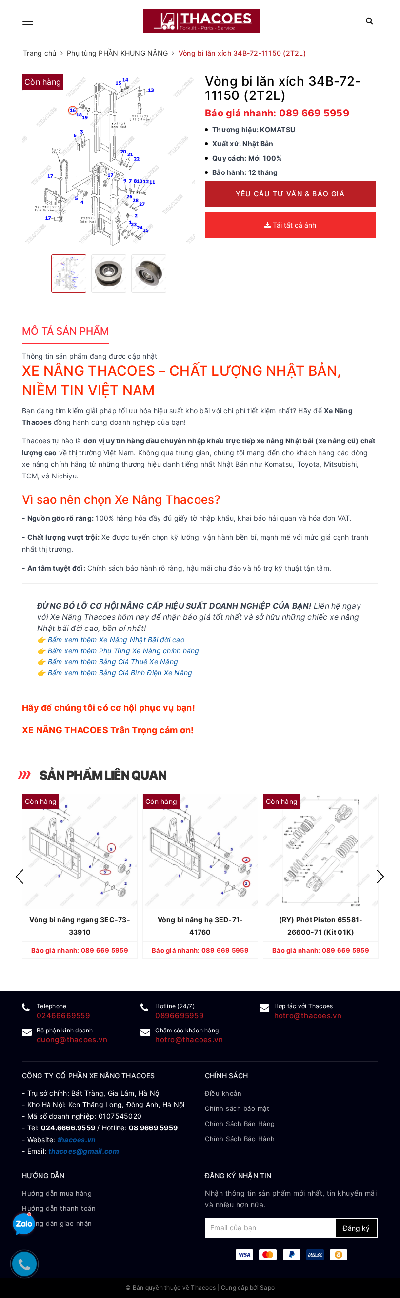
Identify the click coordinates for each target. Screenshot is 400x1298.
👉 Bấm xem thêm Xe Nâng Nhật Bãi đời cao (110, 639)
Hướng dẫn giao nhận (57, 1223)
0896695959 (179, 1015)
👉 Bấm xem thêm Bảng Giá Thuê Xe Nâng (107, 661)
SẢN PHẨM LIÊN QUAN (103, 775)
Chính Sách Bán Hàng (240, 1123)
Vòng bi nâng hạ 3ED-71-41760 (200, 926)
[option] (108, 160)
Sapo (267, 1287)
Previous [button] (19, 876)
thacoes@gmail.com (83, 1151)
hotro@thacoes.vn (308, 1015)
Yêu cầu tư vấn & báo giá (290, 194)
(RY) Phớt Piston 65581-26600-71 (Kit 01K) (321, 926)
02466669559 (63, 1015)
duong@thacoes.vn (72, 1039)
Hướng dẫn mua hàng (57, 1193)
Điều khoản (223, 1093)
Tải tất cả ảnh (293, 225)
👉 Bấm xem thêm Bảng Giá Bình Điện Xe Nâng (114, 672)
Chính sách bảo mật (237, 1108)
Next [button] (380, 876)
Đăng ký (356, 1228)
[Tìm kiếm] (369, 20)
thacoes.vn (77, 1139)
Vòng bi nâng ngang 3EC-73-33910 (79, 926)
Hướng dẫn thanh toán (59, 1208)
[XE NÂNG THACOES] (201, 20)
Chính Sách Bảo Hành (240, 1139)
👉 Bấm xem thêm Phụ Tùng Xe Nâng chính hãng (118, 651)
